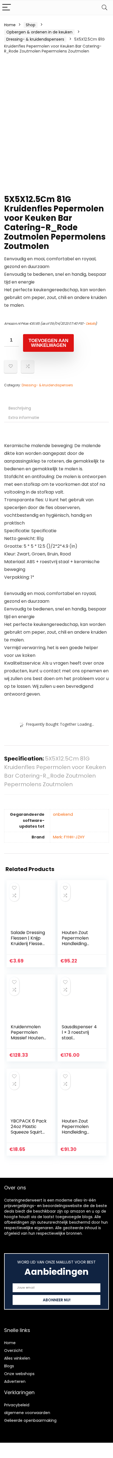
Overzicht (13, 1350)
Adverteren (15, 1381)
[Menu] (6, 7)
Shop (30, 25)
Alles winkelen (17, 1358)
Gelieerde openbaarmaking (30, 1420)
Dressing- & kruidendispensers (35, 39)
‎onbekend (63, 814)
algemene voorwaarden (27, 1412)
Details (91, 323)
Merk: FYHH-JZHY (69, 837)
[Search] (104, 7)
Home (10, 25)
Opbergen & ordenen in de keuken (39, 32)
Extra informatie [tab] (24, 417)
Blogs (9, 1366)
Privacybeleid (16, 1405)
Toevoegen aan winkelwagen (48, 343)
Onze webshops (19, 1373)
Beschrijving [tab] (20, 408)
